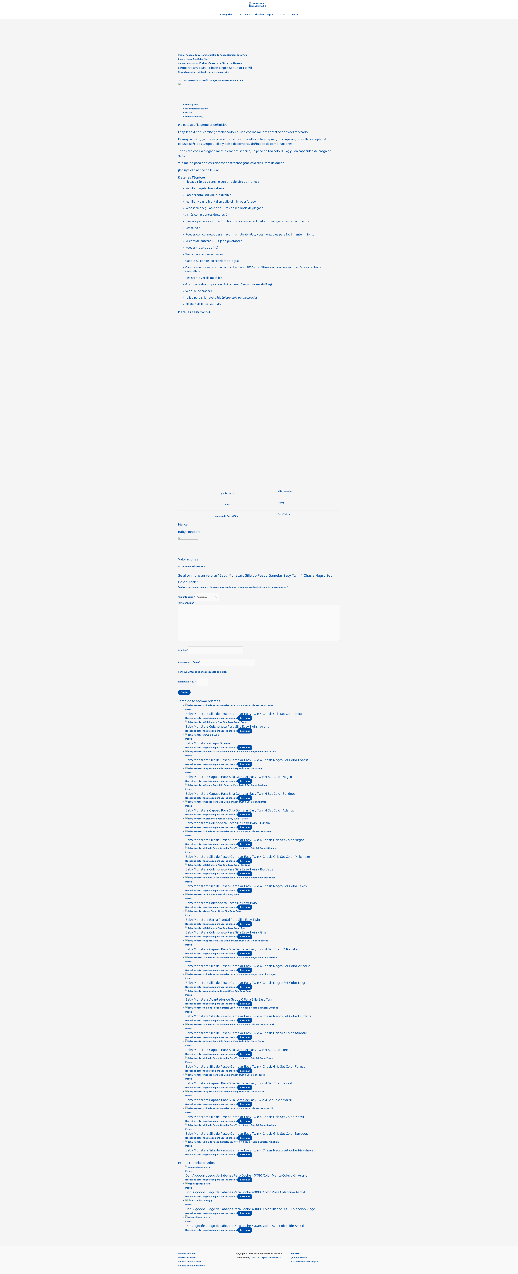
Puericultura (192, 64)
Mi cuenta (245, 14)
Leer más (245, 718)
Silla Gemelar (285, 491)
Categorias (226, 14)
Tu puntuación (186, 597)
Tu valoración (186, 603)
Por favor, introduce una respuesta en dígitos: (203, 672)
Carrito (281, 14)
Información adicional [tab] (197, 109)
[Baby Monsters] (188, 92)
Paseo (189, 55)
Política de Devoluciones (191, 1266)
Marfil (281, 503)
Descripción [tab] (191, 105)
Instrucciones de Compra (304, 1262)
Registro (295, 1254)
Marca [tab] (188, 113)
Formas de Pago (187, 1254)
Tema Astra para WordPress (266, 1258)
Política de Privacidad (190, 1262)
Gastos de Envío (187, 1258)
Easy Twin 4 (284, 514)
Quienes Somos (298, 1258)
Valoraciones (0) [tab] (194, 117)
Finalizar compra (264, 14)
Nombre (183, 650)
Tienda (294, 14)
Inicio (181, 55)
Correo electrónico (189, 662)
